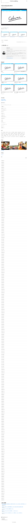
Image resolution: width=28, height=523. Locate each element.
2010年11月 (2, 371)
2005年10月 (2, 473)
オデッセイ (13, 135)
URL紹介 (23, 134)
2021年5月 (2, 190)
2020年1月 (2, 207)
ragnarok (7, 134)
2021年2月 (2, 195)
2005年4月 (2, 483)
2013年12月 (2, 309)
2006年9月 (2, 454)
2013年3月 (2, 324)
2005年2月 (2, 486)
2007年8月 (2, 436)
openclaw (19, 133)
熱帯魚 (2, 127)
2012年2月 (2, 346)
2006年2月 (2, 466)
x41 (7, 135)
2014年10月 (2, 292)
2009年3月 (2, 404)
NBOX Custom (3, 116)
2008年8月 (2, 416)
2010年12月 (2, 369)
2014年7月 (2, 297)
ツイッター (3, 136)
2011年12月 (2, 349)
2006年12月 (2, 449)
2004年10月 (2, 493)
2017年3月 (2, 249)
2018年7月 (2, 222)
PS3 (4, 134)
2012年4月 (2, 342)
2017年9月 (2, 239)
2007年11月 (2, 431)
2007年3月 (2, 444)
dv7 (24, 132)
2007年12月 (2, 429)
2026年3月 (2, 167)
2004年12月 (2, 489)
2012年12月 (2, 329)
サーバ (18, 135)
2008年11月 (2, 411)
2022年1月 (2, 182)
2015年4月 (2, 282)
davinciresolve (19, 132)
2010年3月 (2, 384)
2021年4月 (2, 192)
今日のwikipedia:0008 (12, 36)
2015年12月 (2, 269)
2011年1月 (2, 367)
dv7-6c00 (3, 133)
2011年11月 (2, 351)
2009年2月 (2, 406)
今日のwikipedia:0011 (3, 36)
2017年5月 (2, 245)
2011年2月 (2, 366)
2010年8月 (2, 376)
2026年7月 (2, 160)
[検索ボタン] (26, 1)
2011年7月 (2, 357)
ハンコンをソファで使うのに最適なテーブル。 (8, 508)
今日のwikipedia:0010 (21, 36)
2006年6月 (2, 459)
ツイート (6, 136)
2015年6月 (2, 279)
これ (6, 27)
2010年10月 (2, 372)
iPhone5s (12, 133)
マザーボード (17, 136)
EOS (2, 111)
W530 (2, 135)
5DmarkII (4, 132)
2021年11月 (2, 185)
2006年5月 (2, 461)
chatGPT (16, 132)
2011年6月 (2, 359)
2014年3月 (2, 304)
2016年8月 (2, 255)
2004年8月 (2, 496)
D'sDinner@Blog (14, 1)
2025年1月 (2, 170)
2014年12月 (2, 289)
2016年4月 (2, 262)
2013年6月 (2, 319)
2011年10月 (2, 352)
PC (24, 133)
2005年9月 (2, 474)
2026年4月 (2, 165)
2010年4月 (2, 382)
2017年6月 (2, 244)
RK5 (9, 134)
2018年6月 (2, 224)
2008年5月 (2, 421)
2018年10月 (2, 217)
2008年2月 (2, 426)
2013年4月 (2, 322)
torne (18, 134)
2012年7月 (2, 337)
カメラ (16, 135)
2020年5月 (2, 202)
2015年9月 (2, 274)
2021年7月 (2, 187)
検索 (1, 156)
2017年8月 (2, 240)
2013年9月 (2, 314)
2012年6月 (2, 339)
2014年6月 (2, 299)
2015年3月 (2, 284)
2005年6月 (2, 479)
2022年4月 (2, 180)
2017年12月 (2, 234)
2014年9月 (2, 294)
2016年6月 (2, 259)
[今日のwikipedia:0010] (23, 34)
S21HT (11, 134)
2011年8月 (2, 356)
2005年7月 (2, 478)
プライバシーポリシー (5, 519)
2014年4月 (2, 302)
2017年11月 (2, 235)
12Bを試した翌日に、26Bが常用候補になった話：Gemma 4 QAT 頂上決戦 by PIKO (12, 506)
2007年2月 (2, 446)
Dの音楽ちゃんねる (3, 100)
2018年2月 (2, 230)
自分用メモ (3, 137)
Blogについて (3, 108)
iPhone (2, 113)
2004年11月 (2, 491)
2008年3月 (2, 424)
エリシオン (3, 122)
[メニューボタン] (1, 1)
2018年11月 (2, 215)
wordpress (5, 135)
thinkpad (16, 134)
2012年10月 (2, 332)
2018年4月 (2, 227)
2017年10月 (2, 237)
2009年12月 (2, 389)
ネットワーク (9, 136)
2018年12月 (2, 214)
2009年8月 (2, 396)
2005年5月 (2, 481)
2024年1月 (2, 175)
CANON (13, 132)
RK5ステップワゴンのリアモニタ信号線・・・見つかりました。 (10, 510)
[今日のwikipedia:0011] (5, 34)
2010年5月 (2, 381)
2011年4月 (2, 362)
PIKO (2, 134)
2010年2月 (2, 386)
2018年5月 (2, 225)
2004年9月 (2, 494)
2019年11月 (2, 210)
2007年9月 (2, 434)
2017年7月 (2, 242)
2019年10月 (2, 212)
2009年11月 (2, 391)
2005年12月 (2, 469)
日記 (5, 7)
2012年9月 (2, 334)
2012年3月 (2, 344)
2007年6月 (2, 439)
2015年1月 (2, 287)
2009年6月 (2, 399)
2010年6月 (2, 379)
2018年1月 (2, 232)
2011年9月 (2, 354)
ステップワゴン (4, 124)
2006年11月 (2, 451)
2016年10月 (2, 252)
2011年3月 (2, 364)
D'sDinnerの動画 (3, 99)
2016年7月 (2, 257)
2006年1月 (2, 468)
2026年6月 (2, 162)
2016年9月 (2, 254)
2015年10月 (2, 272)
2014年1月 (2, 307)
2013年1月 (2, 327)
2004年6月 (2, 499)
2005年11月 (2, 471)
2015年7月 (2, 277)
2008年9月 (2, 414)
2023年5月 (2, 177)
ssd (13, 134)
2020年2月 (2, 205)
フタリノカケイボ (13, 136)
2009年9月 (2, 394)
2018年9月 (2, 219)
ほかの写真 (2, 150)
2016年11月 (2, 250)
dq (22, 132)
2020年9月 (2, 200)
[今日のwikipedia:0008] (14, 34)
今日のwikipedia (6, 40)
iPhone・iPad (15, 133)
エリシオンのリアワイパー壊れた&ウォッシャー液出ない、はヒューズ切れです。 (12, 512)
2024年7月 (2, 172)
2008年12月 (2, 409)
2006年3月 (2, 464)
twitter (2, 120)
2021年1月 (2, 197)
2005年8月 (2, 476)
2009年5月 (2, 401)
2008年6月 (2, 419)
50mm (7, 132)
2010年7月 (2, 377)
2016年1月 (2, 267)
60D (9, 132)
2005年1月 (2, 488)
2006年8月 (2, 456)
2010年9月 (2, 374)
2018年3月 (2, 229)
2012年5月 (2, 341)
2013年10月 (2, 312)
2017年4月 (2, 247)
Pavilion (22, 133)
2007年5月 (2, 441)
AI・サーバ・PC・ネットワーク (6, 104)
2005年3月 (2, 484)
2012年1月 (2, 347)
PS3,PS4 (3, 118)
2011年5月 (2, 361)
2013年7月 (2, 317)
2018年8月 (2, 220)
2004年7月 (2, 498)
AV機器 (2, 106)
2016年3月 (2, 264)
